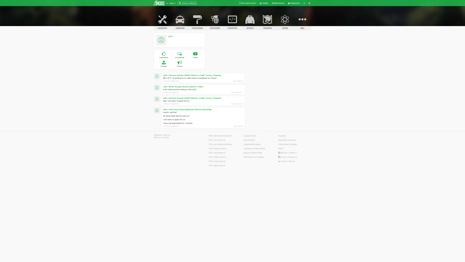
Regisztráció (295, 3)
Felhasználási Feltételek (287, 144)
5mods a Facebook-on (289, 157)
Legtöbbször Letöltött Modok (254, 148)
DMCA (280, 148)
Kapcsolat (282, 136)
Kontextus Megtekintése (172, 81)
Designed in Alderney (162, 135)
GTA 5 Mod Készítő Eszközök (220, 136)
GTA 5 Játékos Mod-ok (217, 157)
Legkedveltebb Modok (252, 144)
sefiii (170, 36)
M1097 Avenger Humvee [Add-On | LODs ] (186, 86)
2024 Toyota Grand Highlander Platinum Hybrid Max (190, 109)
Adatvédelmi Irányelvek (287, 140)
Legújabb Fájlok (250, 136)
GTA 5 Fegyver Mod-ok (218, 148)
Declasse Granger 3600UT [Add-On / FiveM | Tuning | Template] (195, 75)
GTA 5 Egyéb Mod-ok (217, 165)
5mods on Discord (287, 161)
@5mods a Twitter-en (288, 152)
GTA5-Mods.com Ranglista (254, 157)
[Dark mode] (304, 3)
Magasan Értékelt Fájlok (253, 152)
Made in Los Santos (161, 137)
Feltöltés (264, 3)
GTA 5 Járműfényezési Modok (220, 144)
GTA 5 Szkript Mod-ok (217, 152)
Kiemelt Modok (249, 140)
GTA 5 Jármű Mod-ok (217, 140)
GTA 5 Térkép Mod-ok (217, 161)
